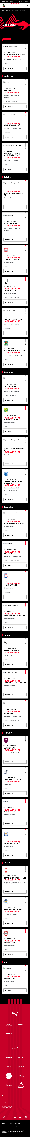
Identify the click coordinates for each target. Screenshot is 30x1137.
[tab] (6, 39)
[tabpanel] (15, 520)
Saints (3, 1)
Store (7, 1)
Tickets (11, 1)
